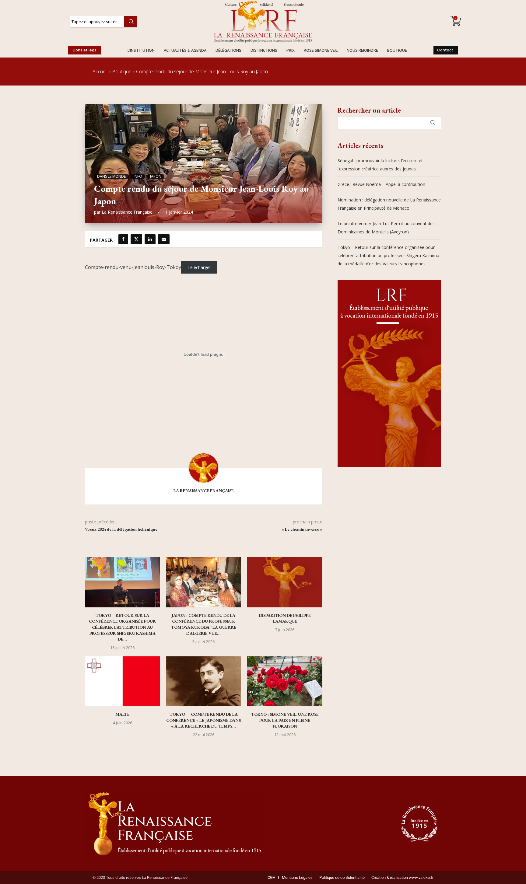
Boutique (397, 50)
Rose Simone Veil (321, 50)
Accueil (100, 71)
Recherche (130, 21)
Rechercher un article (369, 110)
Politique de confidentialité (342, 877)
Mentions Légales (296, 877)
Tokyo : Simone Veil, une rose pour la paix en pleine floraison (285, 720)
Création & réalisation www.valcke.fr (402, 877)
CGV (271, 877)
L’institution (141, 50)
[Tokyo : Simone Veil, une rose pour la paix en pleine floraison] (284, 681)
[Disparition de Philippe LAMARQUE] (284, 582)
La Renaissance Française (127, 212)
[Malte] (122, 681)
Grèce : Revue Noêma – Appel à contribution (381, 184)
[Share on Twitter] (136, 239)
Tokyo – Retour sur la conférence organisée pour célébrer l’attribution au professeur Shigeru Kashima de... (122, 627)
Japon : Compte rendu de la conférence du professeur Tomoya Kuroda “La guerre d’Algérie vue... (203, 624)
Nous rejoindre (362, 50)
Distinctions (264, 50)
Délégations (228, 50)
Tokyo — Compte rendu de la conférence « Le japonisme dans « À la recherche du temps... (203, 720)
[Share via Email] (164, 239)
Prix (290, 50)
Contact (445, 50)
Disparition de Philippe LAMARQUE (285, 618)
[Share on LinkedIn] (150, 239)
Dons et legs (84, 50)
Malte (122, 714)
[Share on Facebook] (123, 239)
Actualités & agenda (185, 50)
